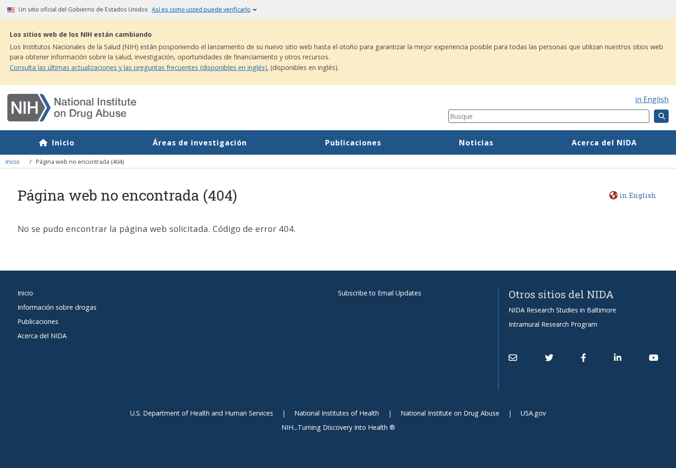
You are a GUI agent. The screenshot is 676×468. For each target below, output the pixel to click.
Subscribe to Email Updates (379, 293)
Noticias (476, 143)
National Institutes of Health (336, 413)
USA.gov (533, 413)
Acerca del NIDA (604, 143)
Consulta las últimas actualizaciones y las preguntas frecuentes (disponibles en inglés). (139, 67)
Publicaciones (353, 143)
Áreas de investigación (200, 143)
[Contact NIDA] (513, 357)
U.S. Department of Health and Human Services (201, 413)
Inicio (63, 143)
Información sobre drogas (57, 307)
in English (652, 99)
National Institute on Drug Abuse (450, 413)
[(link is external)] (549, 357)
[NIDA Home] (191, 107)
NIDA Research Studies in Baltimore (562, 310)
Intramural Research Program (553, 324)
